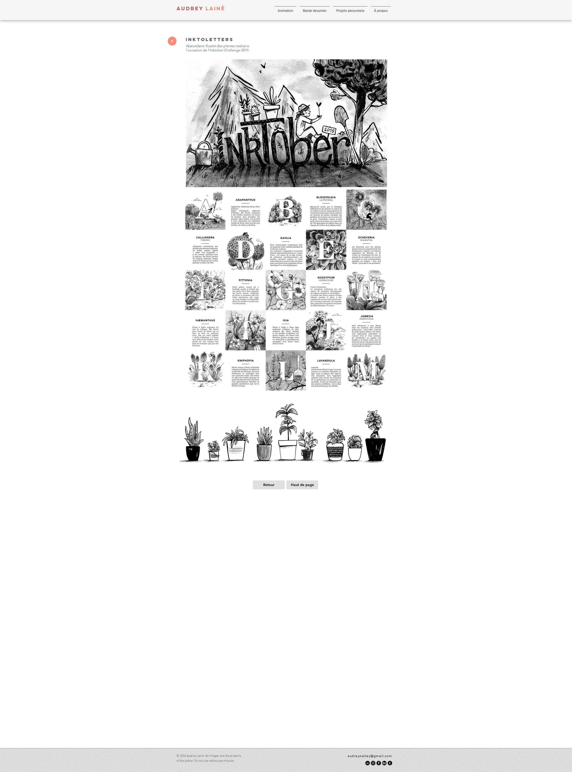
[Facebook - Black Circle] (378, 763)
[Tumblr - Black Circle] (390, 763)
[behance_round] (384, 763)
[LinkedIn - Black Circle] (367, 763)
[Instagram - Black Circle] (373, 763)
